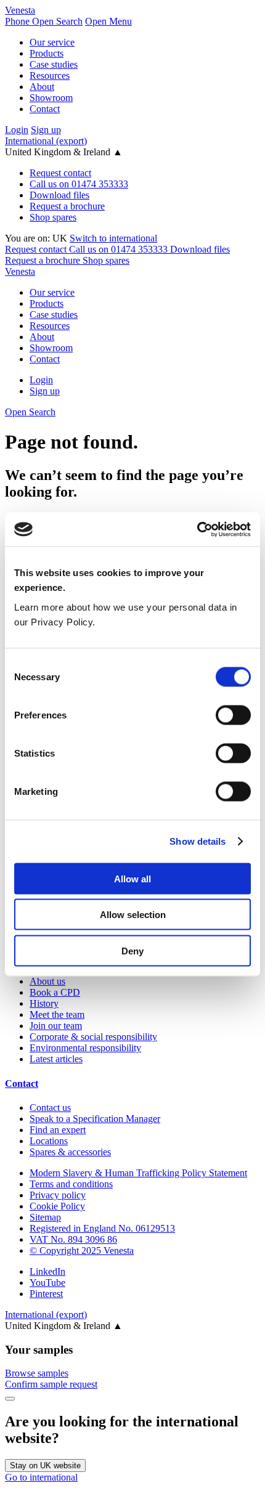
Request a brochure (67, 206)
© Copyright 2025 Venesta (82, 1250)
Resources (50, 75)
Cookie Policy (57, 1206)
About (42, 86)
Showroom (51, 97)
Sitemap (45, 1217)
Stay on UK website (45, 1465)
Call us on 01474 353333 (79, 184)
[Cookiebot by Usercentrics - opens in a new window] (197, 529)
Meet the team (57, 1014)
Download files (59, 195)
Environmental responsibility (85, 1048)
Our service (52, 42)
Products (46, 53)
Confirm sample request (51, 1384)
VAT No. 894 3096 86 (73, 1239)
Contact (45, 109)
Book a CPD (55, 992)
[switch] (233, 715)
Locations (49, 1141)
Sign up (46, 129)
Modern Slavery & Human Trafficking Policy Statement (138, 1173)
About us (47, 981)
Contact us (50, 1107)
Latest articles (56, 1059)
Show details (197, 841)
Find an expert (58, 1129)
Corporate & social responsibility (93, 1036)
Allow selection (133, 914)
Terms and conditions (71, 1184)
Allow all (132, 878)
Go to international (41, 1477)
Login (16, 129)
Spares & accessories (70, 1152)
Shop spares (53, 217)
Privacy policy (58, 1195)
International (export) (46, 141)
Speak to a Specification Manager (95, 1118)
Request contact (60, 173)
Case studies (54, 64)
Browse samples (36, 1373)
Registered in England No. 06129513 (102, 1228)
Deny (132, 950)
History (44, 1003)
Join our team (56, 1025)
